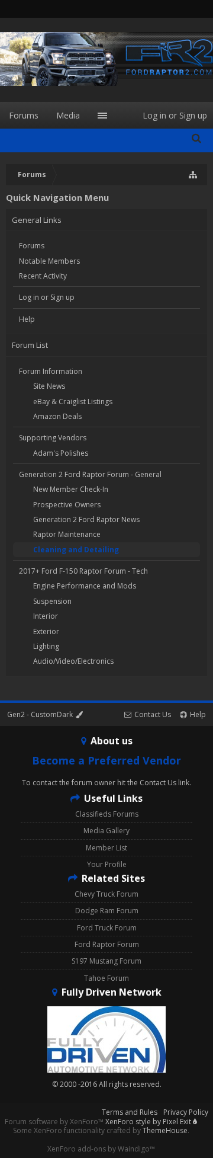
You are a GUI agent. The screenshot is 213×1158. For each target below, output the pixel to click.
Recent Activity (43, 276)
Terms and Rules (129, 1112)
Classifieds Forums (106, 814)
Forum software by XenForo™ (55, 1122)
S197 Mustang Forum (106, 961)
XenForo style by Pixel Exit (149, 1122)
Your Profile (107, 864)
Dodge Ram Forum (106, 911)
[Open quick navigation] (193, 174)
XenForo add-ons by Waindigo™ (101, 1149)
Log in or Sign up (47, 297)
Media (68, 115)
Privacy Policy (185, 1112)
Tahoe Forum (106, 978)
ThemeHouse (165, 1130)
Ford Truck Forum (107, 928)
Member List (106, 848)
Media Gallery (106, 831)
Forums (31, 246)
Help (27, 319)
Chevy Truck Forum (106, 894)
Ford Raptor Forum (107, 944)
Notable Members (49, 261)
